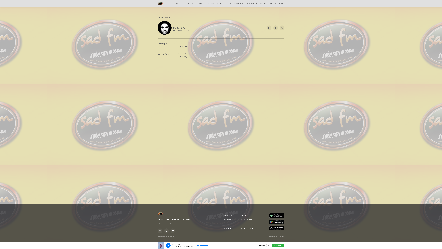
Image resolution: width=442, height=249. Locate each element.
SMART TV (272, 3)
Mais (280, 3)
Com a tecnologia (273, 236)
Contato (219, 3)
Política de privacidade (248, 228)
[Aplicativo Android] (263, 245)
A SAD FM (189, 3)
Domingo (162, 43)
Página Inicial (179, 3)
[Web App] (260, 245)
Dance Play (182, 46)
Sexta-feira (163, 54)
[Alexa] (267, 245)
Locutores (210, 3)
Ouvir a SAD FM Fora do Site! (256, 3)
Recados (228, 3)
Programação (200, 3)
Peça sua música (239, 3)
